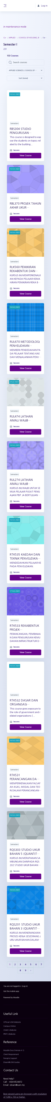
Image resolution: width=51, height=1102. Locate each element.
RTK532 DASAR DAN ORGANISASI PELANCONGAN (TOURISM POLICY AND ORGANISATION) (25, 702)
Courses (5, 38)
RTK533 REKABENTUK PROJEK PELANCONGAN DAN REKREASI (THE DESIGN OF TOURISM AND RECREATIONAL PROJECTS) (25, 628)
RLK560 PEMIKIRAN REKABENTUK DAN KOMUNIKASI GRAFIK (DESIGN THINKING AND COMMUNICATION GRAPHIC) (24, 269)
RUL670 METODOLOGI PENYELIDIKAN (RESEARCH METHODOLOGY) (25, 344)
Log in (24, 986)
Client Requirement (11, 1054)
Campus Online (9, 1026)
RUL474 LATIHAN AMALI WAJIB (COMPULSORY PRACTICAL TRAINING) (25, 418)
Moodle (16, 997)
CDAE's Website (9, 1030)
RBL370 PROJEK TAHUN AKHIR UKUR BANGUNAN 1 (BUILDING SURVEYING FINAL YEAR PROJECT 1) (25, 206)
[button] (25, 70)
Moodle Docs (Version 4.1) (13, 1050)
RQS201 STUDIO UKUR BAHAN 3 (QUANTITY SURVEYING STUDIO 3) (25, 926)
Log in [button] (44, 6)
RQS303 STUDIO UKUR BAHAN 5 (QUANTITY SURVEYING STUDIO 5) (25, 852)
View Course (25, 155)
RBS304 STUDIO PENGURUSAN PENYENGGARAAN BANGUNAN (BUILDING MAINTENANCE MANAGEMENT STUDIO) (25, 131)
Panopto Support (10, 1058)
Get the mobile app (11, 991)
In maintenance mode (14, 27)
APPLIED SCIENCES (13, 38)
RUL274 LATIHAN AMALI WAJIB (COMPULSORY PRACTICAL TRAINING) (25, 482)
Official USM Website (12, 1022)
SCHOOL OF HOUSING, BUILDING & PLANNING (30, 38)
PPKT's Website (9, 1034)
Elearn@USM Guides (11, 1062)
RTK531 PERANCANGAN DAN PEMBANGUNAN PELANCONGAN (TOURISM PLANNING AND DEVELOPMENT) (24, 777)
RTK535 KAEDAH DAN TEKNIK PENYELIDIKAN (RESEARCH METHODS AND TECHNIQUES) (25, 556)
